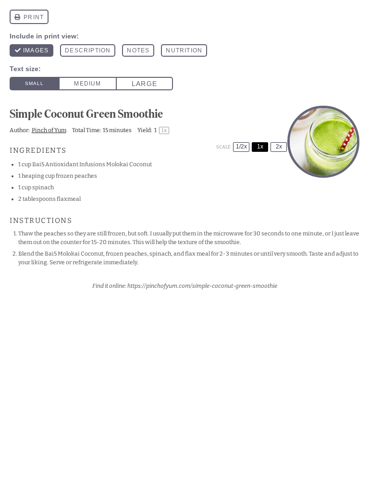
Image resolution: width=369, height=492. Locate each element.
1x (260, 146)
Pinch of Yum (49, 130)
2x (279, 146)
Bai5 (38, 164)
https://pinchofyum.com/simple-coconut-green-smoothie (202, 286)
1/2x (241, 146)
